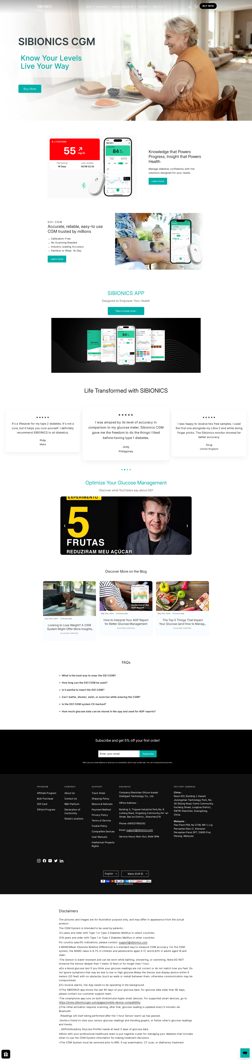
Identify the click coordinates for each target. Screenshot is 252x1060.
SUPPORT (143, 7)
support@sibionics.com (139, 830)
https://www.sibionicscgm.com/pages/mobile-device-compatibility (99, 1002)
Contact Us (70, 798)
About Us (69, 793)
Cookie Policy (99, 826)
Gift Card (42, 804)
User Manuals (99, 837)
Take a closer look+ (126, 310)
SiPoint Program (46, 809)
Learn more (158, 181)
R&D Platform (71, 804)
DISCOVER (102, 7)
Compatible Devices (103, 831)
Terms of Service (101, 820)
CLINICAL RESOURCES (123, 7)
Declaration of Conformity (72, 811)
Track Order (98, 793)
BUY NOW (208, 6)
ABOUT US (158, 7)
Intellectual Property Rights (103, 844)
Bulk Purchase (45, 798)
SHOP (89, 7)
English (109, 873)
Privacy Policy (100, 815)
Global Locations (73, 818)
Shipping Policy (100, 798)
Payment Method (101, 809)
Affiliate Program (46, 793)
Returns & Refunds (102, 804)
